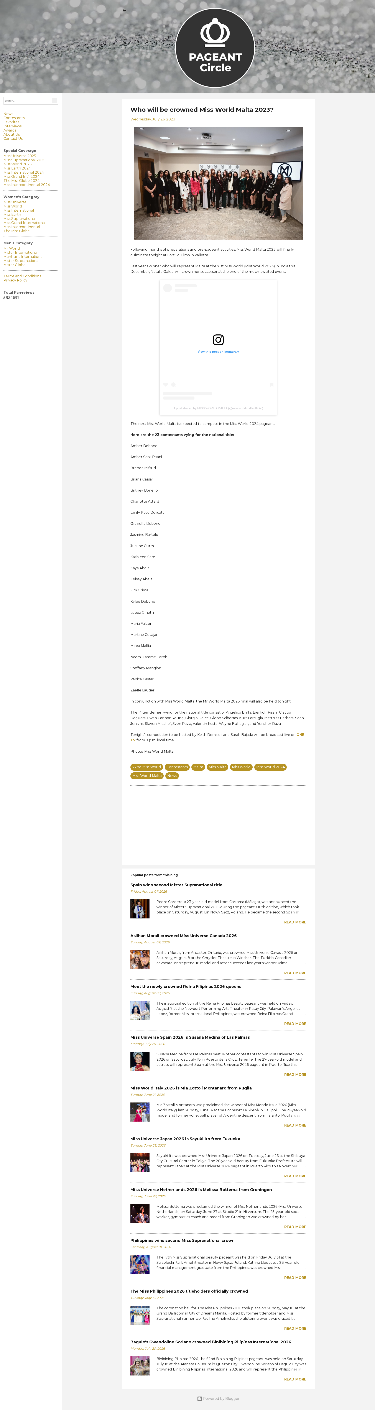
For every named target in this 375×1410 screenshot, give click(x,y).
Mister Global (14, 265)
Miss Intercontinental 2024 (26, 185)
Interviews (12, 126)
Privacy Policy (15, 280)
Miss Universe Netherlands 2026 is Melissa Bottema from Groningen (201, 1189)
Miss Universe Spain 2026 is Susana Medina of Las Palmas (190, 1037)
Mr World (11, 248)
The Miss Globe (16, 231)
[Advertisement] (218, 824)
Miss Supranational (19, 219)
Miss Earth (12, 214)
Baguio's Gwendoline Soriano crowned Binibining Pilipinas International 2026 (210, 1342)
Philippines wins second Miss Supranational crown (182, 1240)
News (172, 776)
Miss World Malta (147, 776)
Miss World (241, 767)
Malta (198, 767)
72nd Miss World (146, 767)
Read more (295, 922)
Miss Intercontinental (21, 227)
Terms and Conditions (22, 276)
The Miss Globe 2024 (21, 181)
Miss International (18, 210)
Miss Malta (217, 767)
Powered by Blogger (221, 1399)
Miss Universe (14, 202)
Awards (9, 130)
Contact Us (13, 139)
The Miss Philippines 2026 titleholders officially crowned (189, 1291)
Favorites (11, 122)
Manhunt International (23, 257)
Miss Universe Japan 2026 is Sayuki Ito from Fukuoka (185, 1139)
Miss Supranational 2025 (24, 160)
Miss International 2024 (23, 172)
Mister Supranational (21, 261)
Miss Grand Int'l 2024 (21, 176)
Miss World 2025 (17, 164)
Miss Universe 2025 (19, 156)
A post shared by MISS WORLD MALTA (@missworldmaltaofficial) (218, 408)
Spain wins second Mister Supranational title (176, 885)
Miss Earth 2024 (17, 168)
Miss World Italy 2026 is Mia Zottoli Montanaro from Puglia (191, 1088)
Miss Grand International (24, 223)
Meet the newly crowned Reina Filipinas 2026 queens (185, 986)
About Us (11, 134)
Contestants (177, 767)
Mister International (20, 252)
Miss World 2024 (270, 767)
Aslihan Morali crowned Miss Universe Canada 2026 (183, 935)
